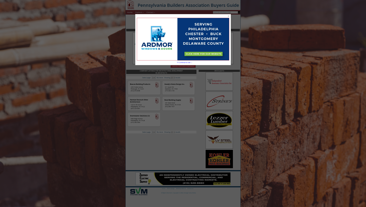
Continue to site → (184, 62)
